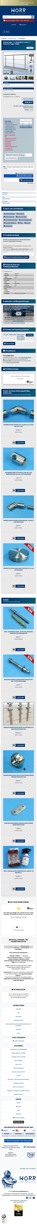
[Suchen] (32, 17)
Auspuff (18, 1075)
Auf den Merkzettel (9, 216)
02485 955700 (23, 1200)
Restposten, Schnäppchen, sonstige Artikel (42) (18, 1090)
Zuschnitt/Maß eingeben (25, 176)
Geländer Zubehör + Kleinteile (18, 1053)
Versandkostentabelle (26, 357)
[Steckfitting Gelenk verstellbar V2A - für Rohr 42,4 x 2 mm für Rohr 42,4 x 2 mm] (18, 411)
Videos (21, 223)
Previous (5, 79)
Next (31, 79)
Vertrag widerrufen (18, 1122)
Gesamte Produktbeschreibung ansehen (17, 257)
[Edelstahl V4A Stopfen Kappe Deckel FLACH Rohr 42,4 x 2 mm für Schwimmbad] (18, 554)
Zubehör (28, 223)
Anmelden (13, 24)
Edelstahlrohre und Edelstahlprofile (18, 1049)
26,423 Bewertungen (18, 930)
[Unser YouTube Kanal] (34, 1198)
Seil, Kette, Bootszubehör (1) (18, 1072)
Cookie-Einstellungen (19, 1041)
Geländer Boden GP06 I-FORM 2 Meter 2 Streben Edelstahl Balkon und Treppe (21, 339)
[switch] (3, 1221)
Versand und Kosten (18, 1020)
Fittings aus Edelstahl (18, 1068)
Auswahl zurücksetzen (28, 98)
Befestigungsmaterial (18, 1083)
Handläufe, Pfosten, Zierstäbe (18, 1056)
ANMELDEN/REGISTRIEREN (12, 362)
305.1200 (5, 334)
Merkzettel (18, 1114)
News (18, 1033)
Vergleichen (21, 213)
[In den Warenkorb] (14, 442)
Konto (18, 1110)
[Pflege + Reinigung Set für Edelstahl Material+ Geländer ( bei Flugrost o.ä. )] (18, 857)
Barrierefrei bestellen (19, 1117)
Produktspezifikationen (10, 223)
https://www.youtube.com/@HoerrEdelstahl (14, 323)
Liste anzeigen (10, 343)
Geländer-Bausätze (18, 1094)
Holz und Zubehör (18, 1060)
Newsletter (18, 1029)
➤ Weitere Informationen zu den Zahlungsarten (18, 1140)
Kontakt (18, 1102)
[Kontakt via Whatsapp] (29, 1147)
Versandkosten (32, 1168)
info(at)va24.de (20, 1202)
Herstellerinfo (8, 226)
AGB (18, 1012)
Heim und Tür (18, 1064)
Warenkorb (23, 24)
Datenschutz (19, 1016)
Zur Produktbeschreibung (11, 220)
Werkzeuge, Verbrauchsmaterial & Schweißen (18, 1079)
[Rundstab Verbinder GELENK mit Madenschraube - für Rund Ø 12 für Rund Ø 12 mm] (18, 506)
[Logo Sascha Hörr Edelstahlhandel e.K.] (18, 11)
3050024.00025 (12, 334)
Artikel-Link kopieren (10, 213)
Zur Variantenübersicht (25, 220)
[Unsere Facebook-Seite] (27, 1198)
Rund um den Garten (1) (18, 1087)
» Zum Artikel (20, 442)
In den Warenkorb (27, 180)
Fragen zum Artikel (21, 216)
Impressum (18, 1009)
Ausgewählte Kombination (9, 94)
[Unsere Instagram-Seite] (30, 1198)
